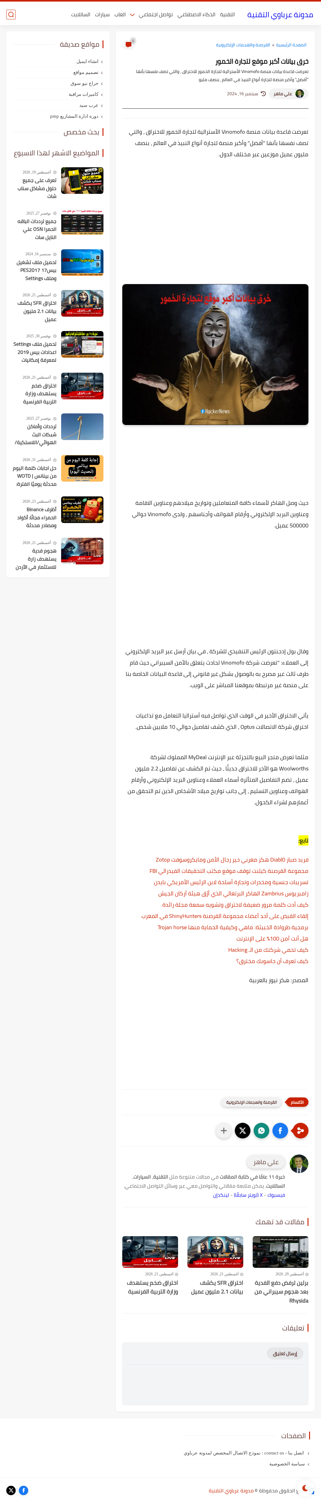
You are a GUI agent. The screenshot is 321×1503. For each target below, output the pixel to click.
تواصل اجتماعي (156, 14)
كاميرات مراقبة (83, 94)
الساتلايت (80, 14)
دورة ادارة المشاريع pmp (74, 116)
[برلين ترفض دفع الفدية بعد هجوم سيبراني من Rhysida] (280, 1251)
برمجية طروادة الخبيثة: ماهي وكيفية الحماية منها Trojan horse (233, 927)
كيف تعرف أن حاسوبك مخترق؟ (272, 961)
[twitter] (11, 1490)
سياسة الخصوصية (287, 1463)
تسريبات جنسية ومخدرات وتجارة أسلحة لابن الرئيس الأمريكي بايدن (231, 882)
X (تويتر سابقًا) (248, 1195)
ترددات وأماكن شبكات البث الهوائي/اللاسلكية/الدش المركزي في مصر (35, 434)
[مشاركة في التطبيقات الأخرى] (224, 1130)
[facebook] (23, 1490)
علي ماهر (283, 94)
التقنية (227, 14)
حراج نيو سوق (84, 83)
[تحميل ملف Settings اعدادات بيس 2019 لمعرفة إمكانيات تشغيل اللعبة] (82, 344)
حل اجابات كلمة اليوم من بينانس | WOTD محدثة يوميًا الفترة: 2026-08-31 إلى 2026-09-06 (34, 476)
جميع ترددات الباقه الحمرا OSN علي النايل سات (37, 229)
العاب (120, 14)
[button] (280, 1130)
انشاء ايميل (87, 61)
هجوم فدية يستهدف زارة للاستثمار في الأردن (36, 559)
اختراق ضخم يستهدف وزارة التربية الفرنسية (152, 1287)
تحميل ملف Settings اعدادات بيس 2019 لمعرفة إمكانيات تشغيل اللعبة (34, 352)
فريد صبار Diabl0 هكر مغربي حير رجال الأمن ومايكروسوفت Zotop (232, 859)
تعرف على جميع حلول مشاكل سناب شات (37, 188)
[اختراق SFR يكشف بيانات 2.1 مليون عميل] (215, 1251)
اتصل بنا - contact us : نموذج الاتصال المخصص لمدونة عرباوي (244, 1452)
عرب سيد (88, 105)
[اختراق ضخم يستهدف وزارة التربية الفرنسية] (150, 1251)
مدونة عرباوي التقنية (280, 15)
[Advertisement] (215, 219)
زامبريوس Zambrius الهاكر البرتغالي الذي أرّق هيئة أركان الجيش (233, 893)
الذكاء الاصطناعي (196, 14)
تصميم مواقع (85, 72)
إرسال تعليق (285, 1353)
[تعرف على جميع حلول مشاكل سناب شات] (82, 180)
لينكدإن (221, 1195)
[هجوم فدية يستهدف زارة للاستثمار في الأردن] (82, 551)
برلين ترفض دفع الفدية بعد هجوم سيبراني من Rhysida (281, 1291)
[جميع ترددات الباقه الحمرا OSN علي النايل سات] (82, 221)
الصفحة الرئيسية (291, 45)
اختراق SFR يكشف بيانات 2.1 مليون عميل (217, 1287)
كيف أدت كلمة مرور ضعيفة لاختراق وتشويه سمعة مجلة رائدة (235, 904)
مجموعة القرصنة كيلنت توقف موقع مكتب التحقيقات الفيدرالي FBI (229, 871)
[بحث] (11, 14)
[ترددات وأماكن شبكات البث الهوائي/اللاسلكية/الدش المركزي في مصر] (82, 426)
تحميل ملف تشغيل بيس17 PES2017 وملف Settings (36, 270)
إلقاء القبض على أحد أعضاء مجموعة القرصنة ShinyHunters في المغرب (224, 916)
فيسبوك (276, 1195)
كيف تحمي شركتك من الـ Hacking (268, 950)
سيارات (102, 14)
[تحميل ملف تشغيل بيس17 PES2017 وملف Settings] (82, 262)
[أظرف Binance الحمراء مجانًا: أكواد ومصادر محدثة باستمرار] (82, 509)
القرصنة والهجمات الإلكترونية (243, 45)
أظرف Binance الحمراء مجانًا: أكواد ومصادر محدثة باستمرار (36, 517)
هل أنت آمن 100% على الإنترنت (272, 938)
